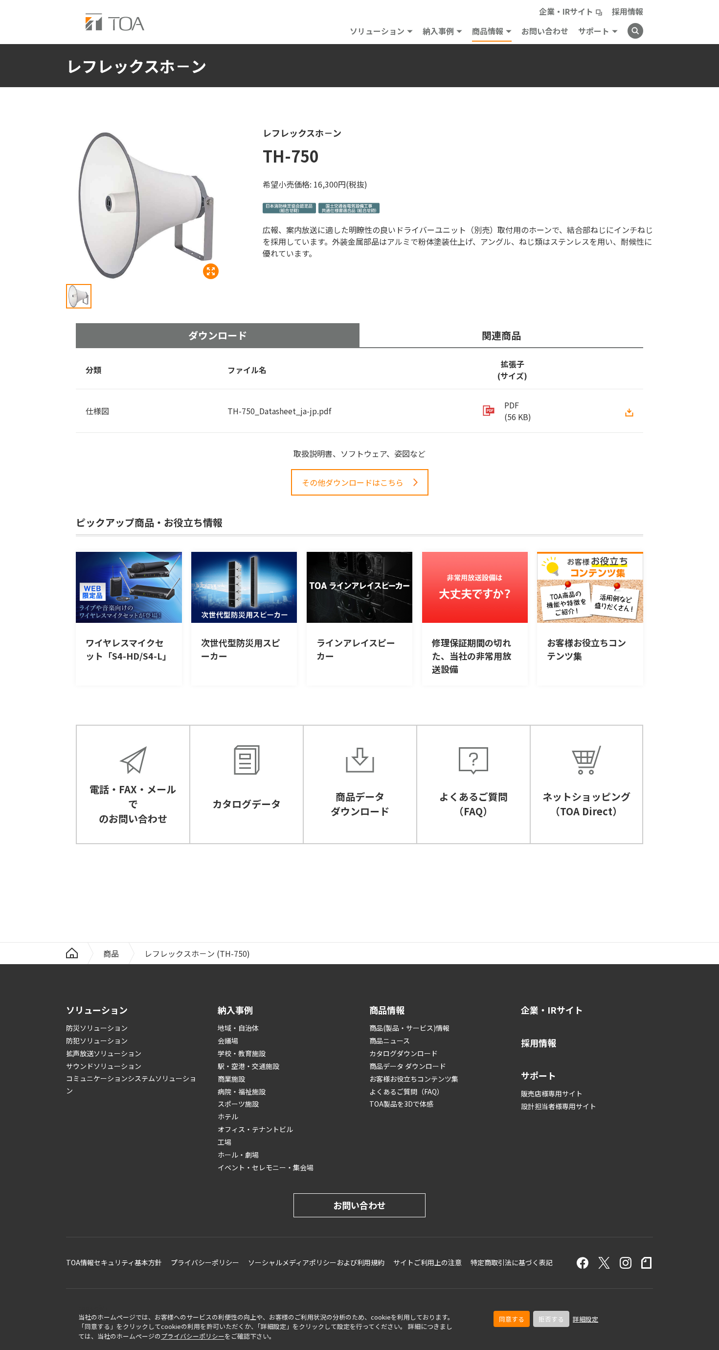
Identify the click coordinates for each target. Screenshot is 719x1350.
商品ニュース (389, 1040)
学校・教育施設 (242, 1053)
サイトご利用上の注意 (427, 1262)
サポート (593, 31)
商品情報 (487, 31)
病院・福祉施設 (242, 1091)
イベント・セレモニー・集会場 (266, 1167)
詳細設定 (585, 1319)
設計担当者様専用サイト (558, 1106)
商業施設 (231, 1079)
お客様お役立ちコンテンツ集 (413, 1079)
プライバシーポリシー (193, 1336)
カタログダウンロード (403, 1053)
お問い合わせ (544, 31)
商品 (111, 953)
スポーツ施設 (238, 1104)
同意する (511, 1319)
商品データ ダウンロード (407, 1066)
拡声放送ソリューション (103, 1053)
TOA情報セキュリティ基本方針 (114, 1262)
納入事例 (438, 31)
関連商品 (501, 335)
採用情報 (627, 11)
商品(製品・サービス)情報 (409, 1028)
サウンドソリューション (103, 1066)
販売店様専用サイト (552, 1093)
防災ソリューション (97, 1028)
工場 (224, 1142)
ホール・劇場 (238, 1155)
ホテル (228, 1116)
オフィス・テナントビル (255, 1129)
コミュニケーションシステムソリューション (131, 1084)
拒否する (551, 1319)
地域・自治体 (238, 1028)
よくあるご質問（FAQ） (406, 1091)
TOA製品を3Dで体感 (401, 1104)
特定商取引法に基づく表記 (512, 1262)
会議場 (228, 1040)
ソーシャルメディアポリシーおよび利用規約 (316, 1262)
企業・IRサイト (566, 11)
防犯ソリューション (97, 1040)
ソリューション (377, 31)
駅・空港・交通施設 (248, 1066)
